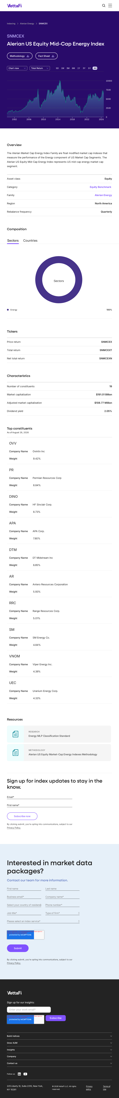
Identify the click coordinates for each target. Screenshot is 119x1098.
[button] (109, 5)
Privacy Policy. (14, 827)
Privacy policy (89, 1087)
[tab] (13, 240)
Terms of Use (106, 1087)
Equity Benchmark (100, 187)
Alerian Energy (103, 195)
